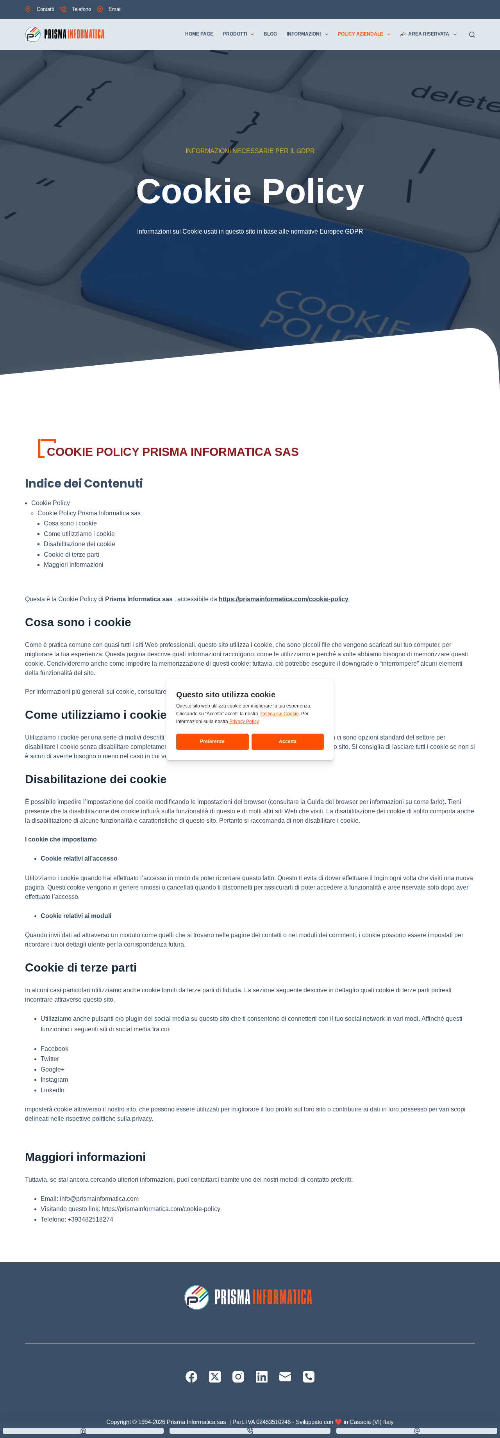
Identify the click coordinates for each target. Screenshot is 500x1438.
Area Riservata (428, 34)
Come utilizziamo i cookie (79, 534)
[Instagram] (238, 1377)
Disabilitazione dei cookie (79, 544)
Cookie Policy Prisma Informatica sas (89, 513)
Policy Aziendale (360, 34)
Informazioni (304, 34)
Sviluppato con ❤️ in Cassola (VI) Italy (345, 1421)
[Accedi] (472, 10)
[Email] (285, 1377)
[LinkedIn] (262, 1377)
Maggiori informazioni (74, 564)
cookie (70, 737)
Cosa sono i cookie (70, 523)
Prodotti (235, 34)
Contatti (45, 9)
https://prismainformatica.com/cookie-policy (283, 599)
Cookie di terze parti (71, 554)
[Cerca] (472, 35)
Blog (270, 34)
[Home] (83, 1431)
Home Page (199, 34)
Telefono (81, 9)
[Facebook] (191, 1377)
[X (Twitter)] (215, 1377)
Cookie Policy (50, 503)
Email (115, 9)
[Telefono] (308, 1377)
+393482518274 (90, 1219)
